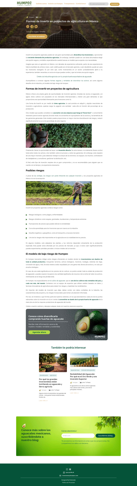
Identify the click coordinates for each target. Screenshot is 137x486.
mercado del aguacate (88, 370)
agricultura (53, 375)
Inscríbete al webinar (37, 36)
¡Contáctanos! (81, 3)
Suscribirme (114, 4)
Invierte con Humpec (55, 3)
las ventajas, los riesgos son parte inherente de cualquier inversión (57, 176)
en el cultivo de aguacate (56, 281)
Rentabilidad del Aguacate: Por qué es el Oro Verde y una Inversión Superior (83, 376)
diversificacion (44, 375)
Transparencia (69, 3)
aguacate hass (75, 370)
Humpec (31, 17)
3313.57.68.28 (70, 472)
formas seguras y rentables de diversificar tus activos (69, 80)
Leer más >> (43, 400)
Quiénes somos (41, 3)
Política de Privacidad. (68, 482)
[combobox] (98, 4)
